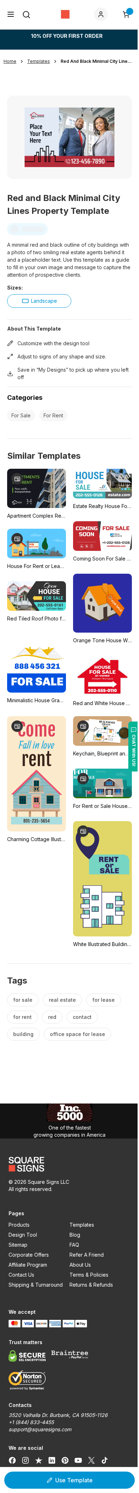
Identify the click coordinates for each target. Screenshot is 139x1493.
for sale (22, 1000)
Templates (82, 1225)
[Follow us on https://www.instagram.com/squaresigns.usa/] (25, 1460)
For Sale (21, 415)
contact (82, 1017)
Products (19, 1225)
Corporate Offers (29, 1255)
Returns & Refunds (91, 1285)
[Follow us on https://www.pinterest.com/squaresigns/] (65, 1460)
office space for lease (77, 1034)
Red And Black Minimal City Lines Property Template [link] (96, 61)
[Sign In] (102, 14)
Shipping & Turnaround (36, 1285)
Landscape (44, 301)
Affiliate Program (28, 1265)
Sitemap (18, 1245)
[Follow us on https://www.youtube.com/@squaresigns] (78, 1460)
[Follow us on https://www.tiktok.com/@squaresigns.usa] (104, 1460)
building (23, 1034)
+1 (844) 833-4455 (31, 1422)
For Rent (53, 415)
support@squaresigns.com (40, 1429)
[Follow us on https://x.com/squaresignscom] (91, 1460)
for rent (22, 1017)
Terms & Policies (89, 1275)
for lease (103, 1000)
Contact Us (21, 1275)
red (52, 1017)
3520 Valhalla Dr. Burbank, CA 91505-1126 (58, 1415)
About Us (80, 1265)
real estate (62, 1000)
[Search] (26, 14)
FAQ (74, 1245)
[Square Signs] (65, 14)
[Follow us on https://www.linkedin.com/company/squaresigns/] (52, 1460)
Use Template (74, 1480)
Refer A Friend (87, 1255)
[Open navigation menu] (11, 14)
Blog (75, 1235)
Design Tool (23, 1235)
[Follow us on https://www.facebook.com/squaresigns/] (12, 1460)
